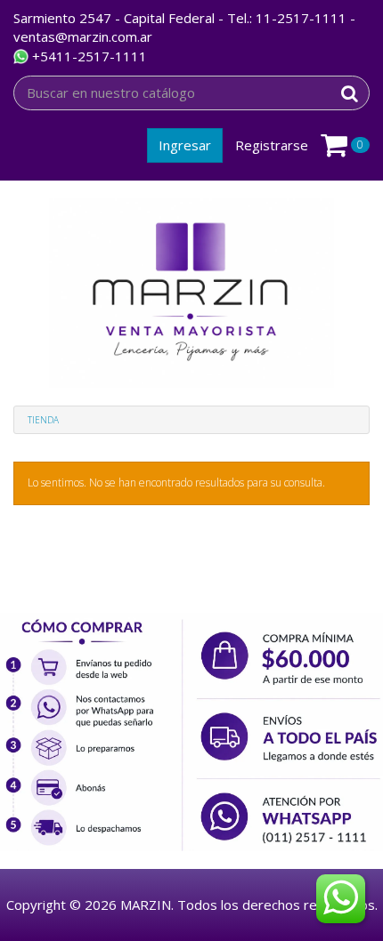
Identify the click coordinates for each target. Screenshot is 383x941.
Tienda (43, 420)
